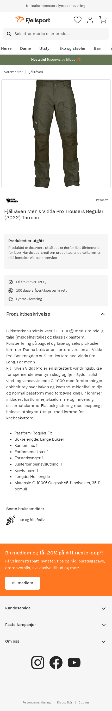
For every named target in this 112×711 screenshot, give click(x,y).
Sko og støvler (72, 48)
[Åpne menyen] (7, 20)
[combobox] (56, 34)
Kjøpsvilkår (64, 702)
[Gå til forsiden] (32, 20)
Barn (98, 48)
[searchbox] (61, 34)
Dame (25, 48)
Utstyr (45, 48)
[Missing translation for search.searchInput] (8, 34)
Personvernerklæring (36, 702)
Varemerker (13, 72)
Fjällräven (35, 72)
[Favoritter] (77, 20)
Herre (6, 48)
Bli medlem (22, 583)
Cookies (84, 702)
